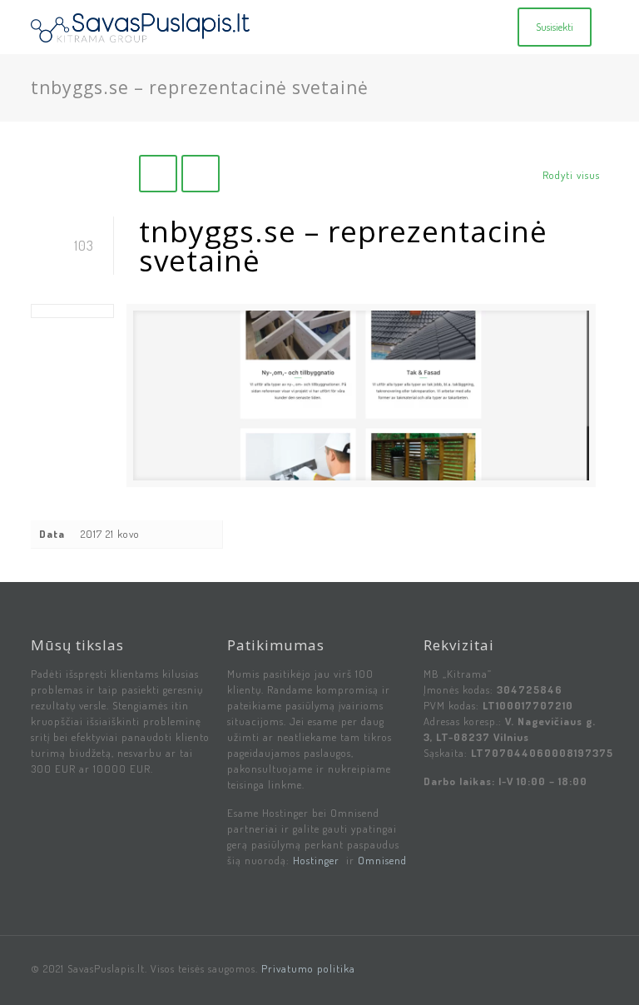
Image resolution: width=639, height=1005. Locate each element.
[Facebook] (583, 968)
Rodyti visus (571, 175)
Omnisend (382, 860)
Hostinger (316, 860)
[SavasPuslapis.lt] (140, 27)
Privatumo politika (308, 968)
